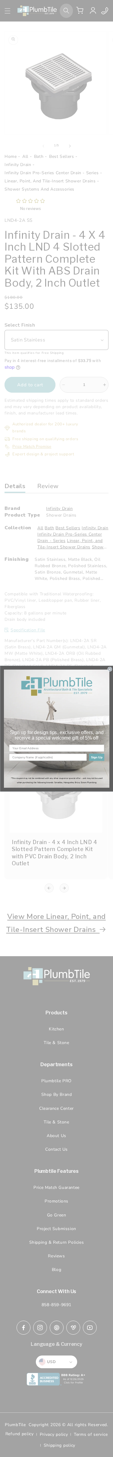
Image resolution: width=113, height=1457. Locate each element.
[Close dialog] (110, 669)
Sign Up (96, 757)
